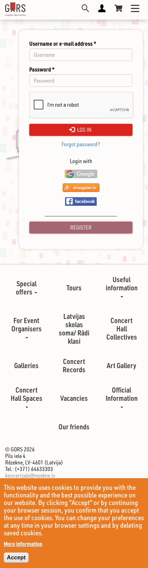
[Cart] (118, 8)
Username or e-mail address (62, 43)
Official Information (122, 394)
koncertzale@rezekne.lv (30, 475)
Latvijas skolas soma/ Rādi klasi (74, 328)
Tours (74, 287)
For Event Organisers (26, 324)
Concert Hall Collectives (121, 328)
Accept (16, 557)
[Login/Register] (102, 8)
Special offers (26, 287)
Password (42, 69)
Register (81, 227)
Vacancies (74, 398)
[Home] (15, 9)
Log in (84, 129)
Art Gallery (121, 365)
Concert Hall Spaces (26, 394)
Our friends (74, 426)
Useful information (122, 283)
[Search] (85, 8)
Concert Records (74, 365)
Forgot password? (81, 144)
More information (23, 543)
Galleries (26, 365)
